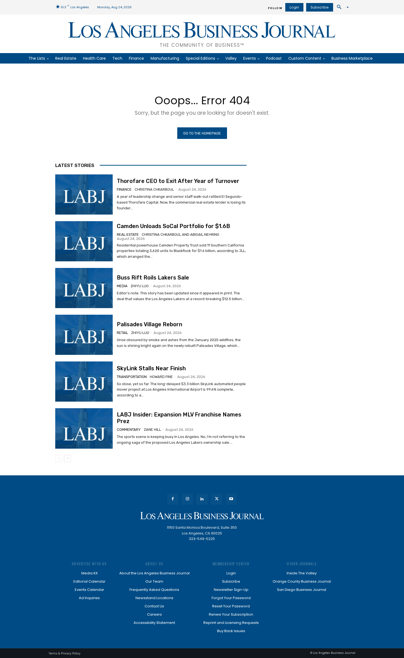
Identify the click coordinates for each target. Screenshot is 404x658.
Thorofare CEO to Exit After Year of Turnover (178, 181)
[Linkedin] (202, 499)
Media (122, 286)
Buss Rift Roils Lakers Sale (153, 277)
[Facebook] (172, 499)
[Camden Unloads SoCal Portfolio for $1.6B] (84, 241)
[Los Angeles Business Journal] (202, 515)
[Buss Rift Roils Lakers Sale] (84, 288)
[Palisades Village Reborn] (84, 335)
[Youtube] (231, 499)
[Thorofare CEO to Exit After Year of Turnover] (84, 194)
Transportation (132, 377)
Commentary (129, 429)
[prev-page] (58, 458)
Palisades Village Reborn (149, 324)
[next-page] (67, 458)
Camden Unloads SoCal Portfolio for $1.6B (173, 226)
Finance (124, 189)
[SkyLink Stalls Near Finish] (84, 381)
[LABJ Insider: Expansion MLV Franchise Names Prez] (84, 428)
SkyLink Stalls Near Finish (151, 368)
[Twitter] (216, 499)
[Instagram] (187, 499)
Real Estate (128, 234)
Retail (122, 333)
